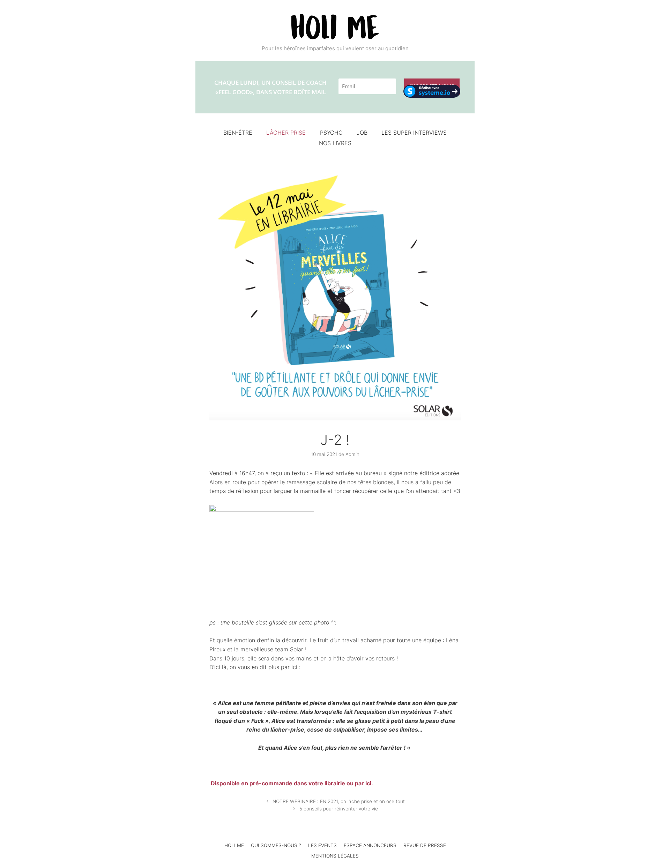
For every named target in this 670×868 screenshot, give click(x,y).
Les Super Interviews (414, 132)
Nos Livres (335, 143)
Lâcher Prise (286, 132)
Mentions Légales (335, 856)
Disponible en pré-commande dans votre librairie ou (282, 783)
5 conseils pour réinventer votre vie (338, 808)
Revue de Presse (424, 845)
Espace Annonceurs (370, 845)
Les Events (322, 845)
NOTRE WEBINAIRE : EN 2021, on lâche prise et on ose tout (339, 801)
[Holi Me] (335, 26)
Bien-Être (237, 132)
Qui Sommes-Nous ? (276, 845)
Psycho (331, 132)
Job (362, 132)
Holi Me (234, 845)
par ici (363, 783)
